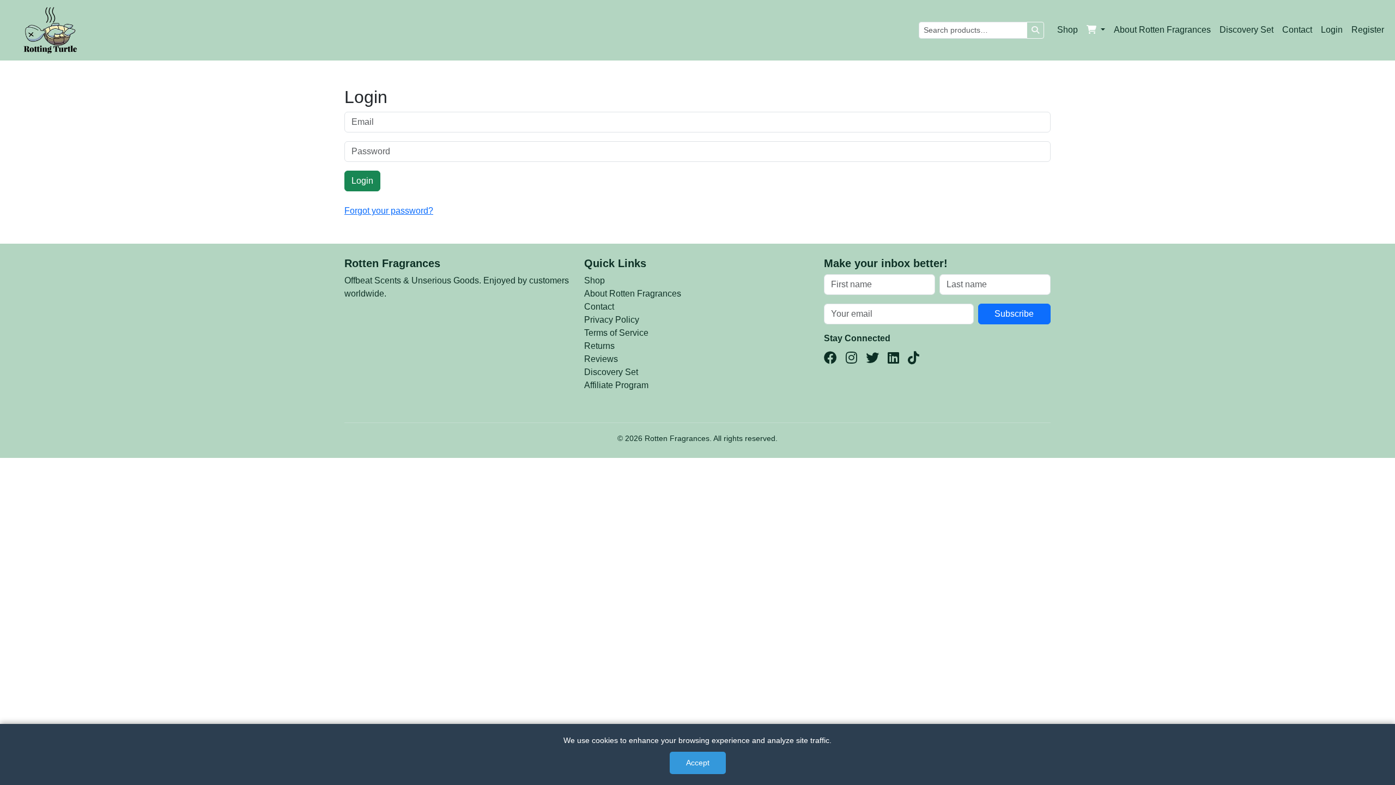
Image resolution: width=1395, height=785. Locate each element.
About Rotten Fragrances (1162, 29)
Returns (599, 346)
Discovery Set (1246, 29)
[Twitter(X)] (872, 358)
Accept (697, 762)
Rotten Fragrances (392, 263)
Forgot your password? (388, 210)
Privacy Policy (611, 319)
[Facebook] (830, 358)
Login (1332, 29)
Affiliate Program (616, 385)
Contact (1297, 29)
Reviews (601, 359)
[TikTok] (913, 358)
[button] (1095, 30)
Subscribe (1014, 313)
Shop (1067, 29)
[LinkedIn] (893, 358)
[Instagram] (851, 358)
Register (1367, 29)
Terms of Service (616, 332)
